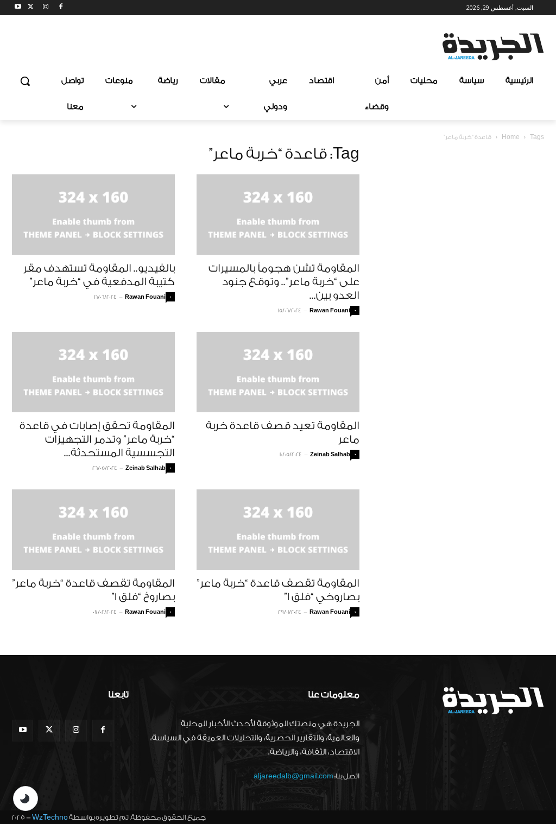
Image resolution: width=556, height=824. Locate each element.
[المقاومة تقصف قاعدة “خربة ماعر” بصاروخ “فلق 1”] (93, 529)
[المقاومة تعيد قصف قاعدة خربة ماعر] (278, 372)
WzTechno (50, 817)
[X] (30, 8)
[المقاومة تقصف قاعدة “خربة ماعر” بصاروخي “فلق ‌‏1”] (278, 529)
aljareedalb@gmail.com (293, 776)
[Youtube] (18, 8)
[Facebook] (60, 8)
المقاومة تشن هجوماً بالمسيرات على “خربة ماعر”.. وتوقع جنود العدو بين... (283, 281)
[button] (25, 81)
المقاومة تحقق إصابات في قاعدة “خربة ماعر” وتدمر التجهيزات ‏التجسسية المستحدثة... (97, 439)
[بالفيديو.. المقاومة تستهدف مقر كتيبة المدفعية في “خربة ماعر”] (93, 214)
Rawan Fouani (145, 297)
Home (511, 137)
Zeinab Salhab (145, 468)
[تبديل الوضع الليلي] (25, 798)
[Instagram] (46, 8)
